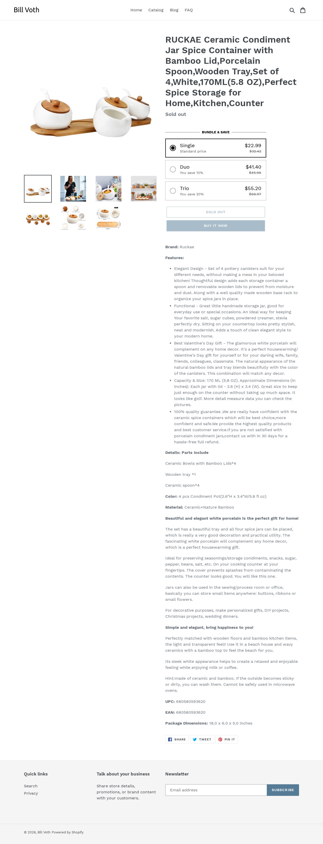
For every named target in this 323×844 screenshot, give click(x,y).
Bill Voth (44, 832)
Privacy (31, 793)
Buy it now (216, 226)
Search (31, 786)
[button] (215, 148)
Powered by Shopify (68, 832)
